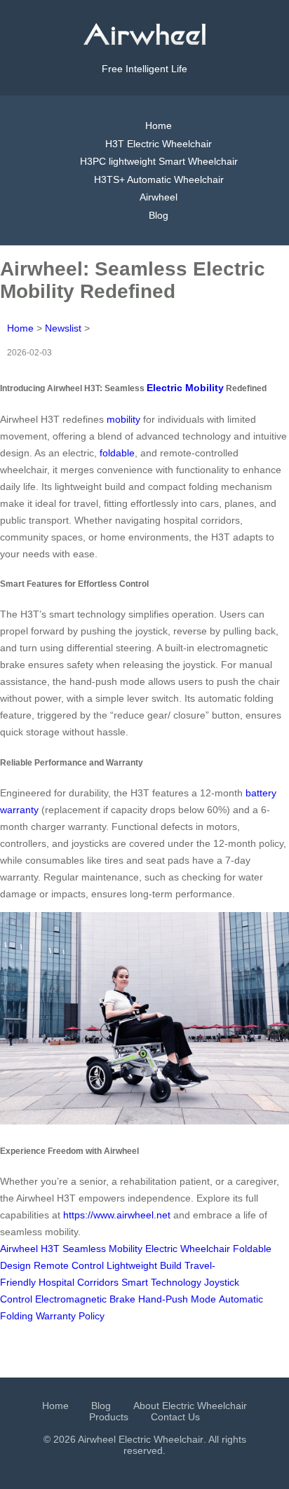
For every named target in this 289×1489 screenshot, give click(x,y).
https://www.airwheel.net (116, 1215)
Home (158, 125)
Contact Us (175, 1416)
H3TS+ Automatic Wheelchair (159, 179)
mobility (123, 419)
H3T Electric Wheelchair (158, 143)
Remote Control (69, 1265)
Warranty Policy (70, 1315)
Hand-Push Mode (177, 1299)
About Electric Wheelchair (190, 1405)
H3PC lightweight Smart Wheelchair (159, 161)
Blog (158, 215)
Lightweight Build (144, 1265)
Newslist (63, 328)
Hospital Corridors (79, 1282)
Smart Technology (161, 1282)
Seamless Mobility (102, 1248)
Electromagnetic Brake (85, 1299)
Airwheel (158, 197)
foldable (117, 452)
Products (108, 1416)
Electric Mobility (185, 387)
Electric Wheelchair (187, 1248)
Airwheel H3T (30, 1248)
